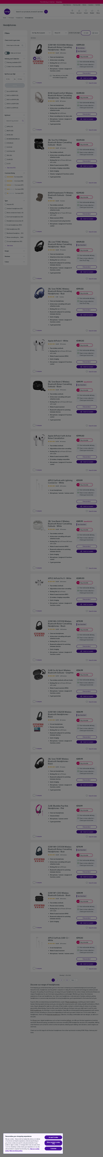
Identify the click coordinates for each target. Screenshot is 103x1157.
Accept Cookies (53, 1137)
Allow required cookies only (53, 1142)
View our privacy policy (15, 1150)
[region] (33, 1143)
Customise (53, 1148)
